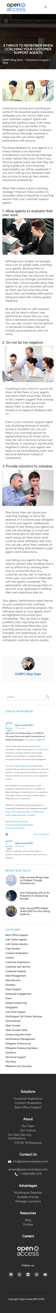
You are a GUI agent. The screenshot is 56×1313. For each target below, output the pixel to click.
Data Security (13, 980)
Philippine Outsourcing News (21, 1048)
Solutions (10, 1052)
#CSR (25, 822)
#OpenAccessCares (13, 822)
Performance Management (20, 1039)
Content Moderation (16, 953)
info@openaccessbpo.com (30, 1161)
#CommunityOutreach (15, 828)
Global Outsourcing (16, 1002)
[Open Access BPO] (28, 1251)
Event (8, 998)
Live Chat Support (15, 1011)
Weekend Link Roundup (18, 1066)
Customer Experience (17, 962)
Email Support (13, 989)
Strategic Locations (28, 1201)
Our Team (28, 1126)
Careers (28, 1236)
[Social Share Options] (7, 834)
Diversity (10, 984)
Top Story (10, 1061)
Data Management (15, 975)
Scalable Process (28, 1197)
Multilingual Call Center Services (23, 1016)
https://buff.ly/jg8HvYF (35, 740)
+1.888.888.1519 (30, 1173)
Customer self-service (17, 966)
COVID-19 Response (28, 1142)
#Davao (41, 749)
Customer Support (15, 971)
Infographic (11, 1007)
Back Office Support (16, 935)
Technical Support (15, 1057)
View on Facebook (40, 834)
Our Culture (28, 1130)
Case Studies (12, 948)
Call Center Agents (16, 939)
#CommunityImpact (13, 825)
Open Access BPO (24, 725)
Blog (28, 1220)
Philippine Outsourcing (18, 1043)
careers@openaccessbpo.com (27, 1169)
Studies (28, 1224)
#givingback (28, 825)
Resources (28, 1213)
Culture (9, 957)
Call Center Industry (16, 944)
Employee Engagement (18, 993)
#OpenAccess (26, 766)
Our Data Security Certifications (19, 1136)
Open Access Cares (16, 1029)
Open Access (12, 1025)
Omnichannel (12, 1020)
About (28, 1119)
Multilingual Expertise (28, 1192)
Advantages (28, 1185)
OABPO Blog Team (13, 59)
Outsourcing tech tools (18, 1034)
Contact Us (28, 1154)
